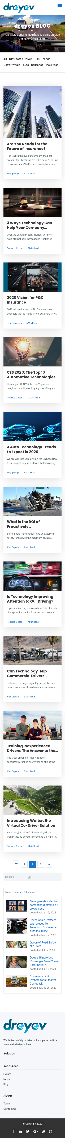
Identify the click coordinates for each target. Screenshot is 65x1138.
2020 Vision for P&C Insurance (25, 300)
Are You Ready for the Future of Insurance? (27, 146)
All (5, 59)
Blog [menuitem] (5, 1084)
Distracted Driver (20, 59)
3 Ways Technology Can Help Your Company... (29, 225)
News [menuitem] (6, 1079)
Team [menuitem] (6, 1103)
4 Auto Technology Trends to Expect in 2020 (31, 449)
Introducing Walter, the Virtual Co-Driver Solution (31, 823)
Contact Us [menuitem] (9, 1108)
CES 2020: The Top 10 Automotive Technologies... (32, 375)
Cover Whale (11, 65)
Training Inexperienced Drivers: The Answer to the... (32, 748)
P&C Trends (42, 59)
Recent (8, 892)
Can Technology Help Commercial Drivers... (27, 673)
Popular (17, 892)
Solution (9, 1053)
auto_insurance (33, 65)
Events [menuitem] (7, 1074)
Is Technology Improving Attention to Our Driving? (30, 599)
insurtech (52, 65)
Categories (29, 892)
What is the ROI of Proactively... (23, 524)
